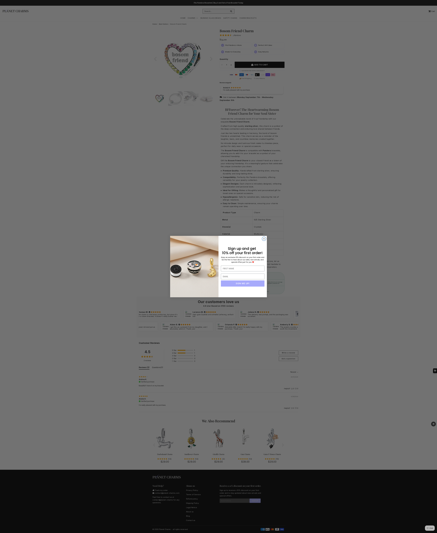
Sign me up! (243, 283)
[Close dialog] (264, 239)
